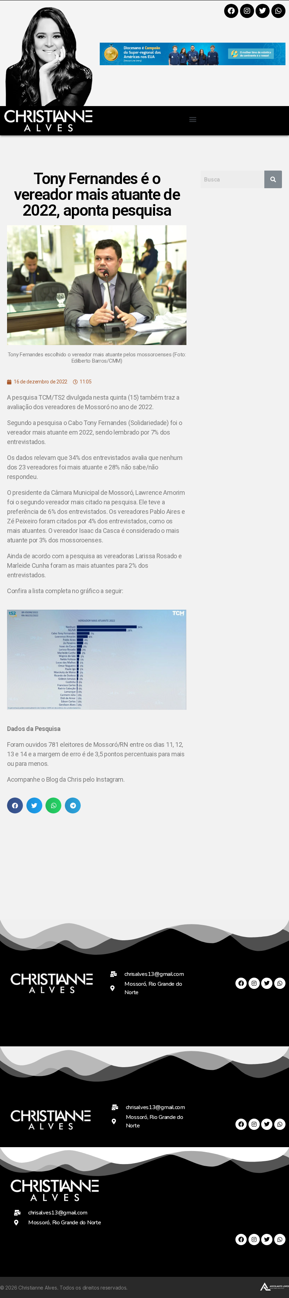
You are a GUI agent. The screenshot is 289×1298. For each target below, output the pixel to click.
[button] (192, 119)
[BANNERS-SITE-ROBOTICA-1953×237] (192, 63)
